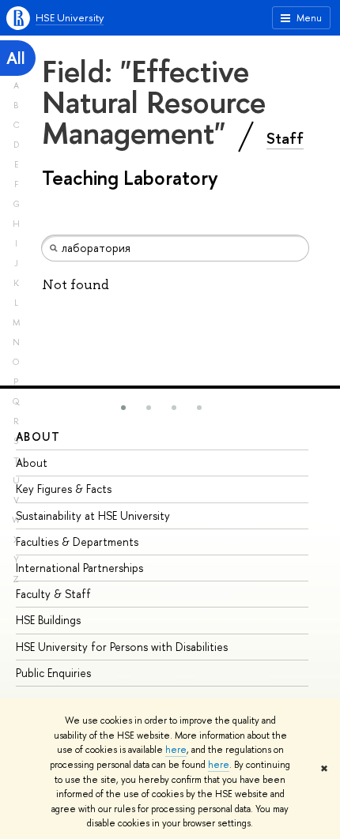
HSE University (70, 17)
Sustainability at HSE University (93, 515)
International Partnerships (79, 567)
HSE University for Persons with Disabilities (122, 646)
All (15, 58)
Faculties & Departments (77, 541)
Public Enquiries (53, 672)
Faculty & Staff (53, 593)
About (38, 436)
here (176, 749)
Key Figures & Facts (63, 488)
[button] (123, 408)
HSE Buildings (48, 619)
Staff (285, 138)
